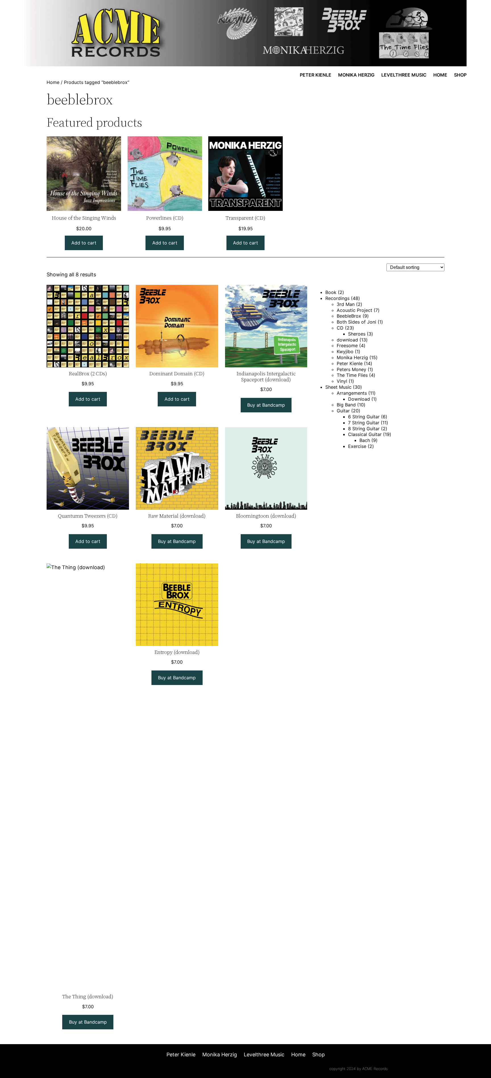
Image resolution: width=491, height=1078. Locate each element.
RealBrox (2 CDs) (88, 374)
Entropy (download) (177, 652)
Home (53, 82)
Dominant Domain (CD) (177, 374)
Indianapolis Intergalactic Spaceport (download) (266, 376)
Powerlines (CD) (165, 217)
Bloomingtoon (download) (266, 516)
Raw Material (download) (177, 516)
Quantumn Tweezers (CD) (88, 516)
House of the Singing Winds (84, 217)
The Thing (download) (87, 997)
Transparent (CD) (245, 217)
